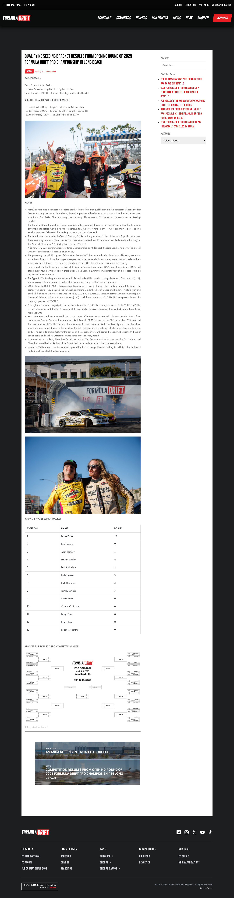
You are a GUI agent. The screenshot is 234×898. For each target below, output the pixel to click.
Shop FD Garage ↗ (110, 868)
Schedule (66, 856)
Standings (66, 868)
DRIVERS (140, 18)
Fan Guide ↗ (107, 856)
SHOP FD (202, 18)
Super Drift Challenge (34, 868)
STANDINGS (123, 18)
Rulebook (144, 856)
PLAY (188, 18)
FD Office (183, 856)
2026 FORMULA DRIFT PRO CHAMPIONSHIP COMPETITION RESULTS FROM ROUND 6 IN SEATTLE (180, 92)
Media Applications (189, 862)
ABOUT (178, 5)
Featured (34, 727)
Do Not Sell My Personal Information (40, 886)
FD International (31, 856)
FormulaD (51, 71)
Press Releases (42, 727)
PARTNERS (204, 5)
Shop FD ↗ (106, 862)
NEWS (176, 18)
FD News (27, 727)
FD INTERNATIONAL (12, 5)
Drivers (65, 862)
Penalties (144, 862)
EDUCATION (190, 5)
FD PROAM (29, 5)
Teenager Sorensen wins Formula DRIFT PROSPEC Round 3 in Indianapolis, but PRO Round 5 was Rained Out (181, 114)
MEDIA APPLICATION (221, 5)
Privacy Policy (206, 888)
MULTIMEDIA (160, 18)
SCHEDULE (104, 18)
